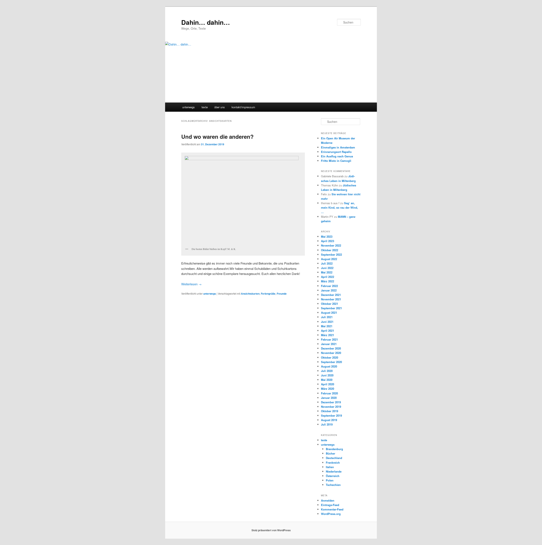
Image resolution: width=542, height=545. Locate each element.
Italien (330, 467)
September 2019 (331, 415)
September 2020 (331, 362)
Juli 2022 (327, 263)
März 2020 (327, 389)
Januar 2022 (329, 290)
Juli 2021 (327, 317)
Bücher (330, 453)
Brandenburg (334, 449)
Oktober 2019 (329, 411)
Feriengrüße (268, 293)
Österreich (332, 476)
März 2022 (327, 281)
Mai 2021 (326, 326)
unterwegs (188, 107)
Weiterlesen (191, 284)
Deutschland (334, 458)
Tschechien (333, 485)
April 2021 (327, 331)
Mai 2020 (326, 380)
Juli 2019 (327, 424)
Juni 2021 (327, 322)
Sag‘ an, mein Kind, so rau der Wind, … (339, 207)
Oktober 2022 (329, 250)
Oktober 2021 (329, 304)
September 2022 (331, 254)
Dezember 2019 (331, 402)
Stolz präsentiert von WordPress (271, 530)
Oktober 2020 (329, 357)
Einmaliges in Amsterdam (338, 147)
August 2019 (329, 420)
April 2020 (327, 384)
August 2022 (329, 259)
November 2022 (331, 245)
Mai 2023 (326, 236)
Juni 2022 (327, 268)
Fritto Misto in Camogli (336, 161)
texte (205, 107)
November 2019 (331, 407)
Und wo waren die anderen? (217, 136)
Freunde (282, 293)
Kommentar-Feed (332, 509)
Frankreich (333, 462)
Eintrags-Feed (330, 505)
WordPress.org (331, 514)
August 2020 (329, 366)
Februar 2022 (329, 286)
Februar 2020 (329, 393)
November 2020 (331, 353)
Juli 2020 (327, 371)
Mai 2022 (326, 272)
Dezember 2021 (331, 295)
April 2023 (327, 241)
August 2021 (329, 313)
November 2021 (331, 299)
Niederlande (334, 471)
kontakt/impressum (243, 107)
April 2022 (327, 277)
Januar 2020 (329, 398)
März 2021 (327, 335)
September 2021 (331, 308)
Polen (329, 480)
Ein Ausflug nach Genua (337, 156)
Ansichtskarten (250, 293)
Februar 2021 (329, 339)
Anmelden (327, 500)
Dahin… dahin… (205, 22)
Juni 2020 (327, 375)
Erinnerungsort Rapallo (336, 152)
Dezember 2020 (331, 348)
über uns (219, 107)
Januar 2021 (329, 344)
